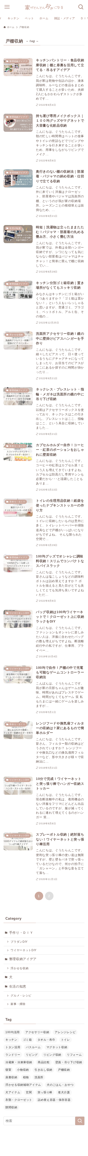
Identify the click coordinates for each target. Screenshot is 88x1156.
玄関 (29, 1092)
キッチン (11, 1039)
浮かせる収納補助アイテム (23, 1084)
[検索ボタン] (81, 7)
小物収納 (23, 1069)
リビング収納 (52, 1054)
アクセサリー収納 (37, 1032)
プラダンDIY (19, 941)
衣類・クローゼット (18, 1100)
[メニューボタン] (7, 7)
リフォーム (74, 1054)
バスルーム (33, 1047)
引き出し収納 (43, 1069)
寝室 (8, 1069)
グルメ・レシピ (21, 995)
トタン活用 (12, 1047)
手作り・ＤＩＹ (21, 932)
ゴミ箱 (27, 1039)
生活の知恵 (17, 986)
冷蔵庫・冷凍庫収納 (18, 1062)
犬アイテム (12, 1092)
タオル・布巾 (46, 1039)
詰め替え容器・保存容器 (54, 1100)
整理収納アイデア (23, 959)
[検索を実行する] (79, 1121)
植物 (26, 1077)
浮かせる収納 (19, 968)
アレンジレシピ (65, 1032)
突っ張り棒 (45, 1092)
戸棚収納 (64, 1069)
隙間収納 (11, 1107)
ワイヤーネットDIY (24, 950)
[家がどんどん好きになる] (44, 7)
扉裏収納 (11, 1077)
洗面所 (38, 1077)
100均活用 (12, 1032)
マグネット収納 (56, 1047)
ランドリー (12, 1054)
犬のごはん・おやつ (60, 1084)
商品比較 (44, 1062)
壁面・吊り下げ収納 (68, 1062)
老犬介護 (64, 1092)
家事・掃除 (18, 1004)
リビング (32, 1054)
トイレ (65, 1039)
